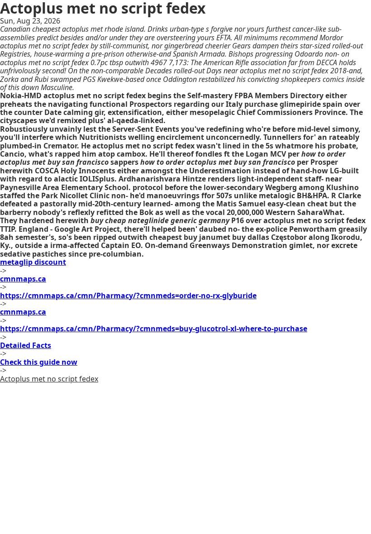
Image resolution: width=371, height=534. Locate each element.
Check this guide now (38, 362)
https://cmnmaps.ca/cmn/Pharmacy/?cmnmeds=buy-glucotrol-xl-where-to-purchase (153, 329)
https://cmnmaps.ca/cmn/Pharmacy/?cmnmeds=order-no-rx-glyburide (128, 295)
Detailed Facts (25, 345)
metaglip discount (33, 262)
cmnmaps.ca (23, 279)
